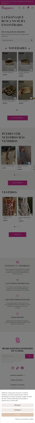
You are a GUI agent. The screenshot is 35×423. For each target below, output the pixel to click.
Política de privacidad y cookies (24, 419)
